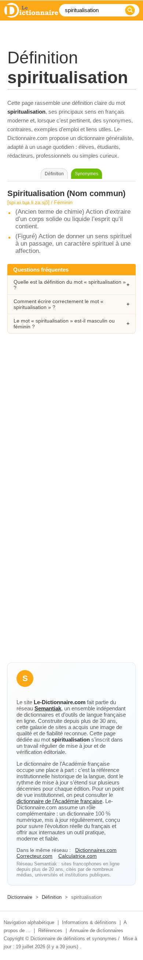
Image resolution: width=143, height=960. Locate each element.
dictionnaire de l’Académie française (59, 801)
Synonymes (86, 173)
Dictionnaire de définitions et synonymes (73, 938)
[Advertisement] (71, 421)
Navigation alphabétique (29, 922)
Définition (52, 897)
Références (50, 930)
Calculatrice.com (77, 856)
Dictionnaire (19, 897)
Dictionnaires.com (96, 850)
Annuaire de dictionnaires (96, 930)
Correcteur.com (34, 856)
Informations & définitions (89, 922)
